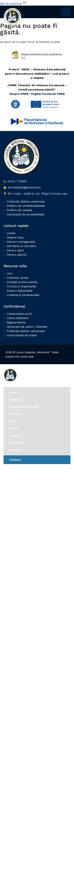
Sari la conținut (11, 3)
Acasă (13, 392)
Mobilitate (16, 442)
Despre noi (16, 399)
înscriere (15, 414)
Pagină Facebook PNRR (48, 94)
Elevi (12, 421)
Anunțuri (15, 450)
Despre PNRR (19, 94)
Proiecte (15, 435)
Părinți (13, 428)
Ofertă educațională (23, 406)
